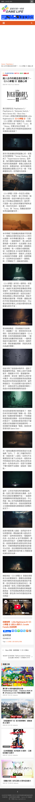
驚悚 (20, 641)
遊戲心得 (26, 73)
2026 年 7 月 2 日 (7, 695)
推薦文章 (18, 682)
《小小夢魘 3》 (19, 119)
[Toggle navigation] (3, 23)
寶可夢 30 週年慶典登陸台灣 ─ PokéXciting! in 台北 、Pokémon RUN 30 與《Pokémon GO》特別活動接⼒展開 (17, 691)
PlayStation (9, 73)
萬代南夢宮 (16, 641)
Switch (16, 73)
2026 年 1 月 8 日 (7, 755)
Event (5, 682)
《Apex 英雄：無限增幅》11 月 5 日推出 (16, 650)
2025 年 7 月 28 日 (8, 783)
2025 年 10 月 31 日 (8, 84)
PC (3, 73)
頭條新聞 (5, 75)
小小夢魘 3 (9, 641)
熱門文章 (24, 682)
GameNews (11, 682)
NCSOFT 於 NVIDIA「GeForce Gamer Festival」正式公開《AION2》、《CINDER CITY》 (17, 656)
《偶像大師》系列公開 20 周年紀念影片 (17, 781)
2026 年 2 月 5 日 (7, 725)
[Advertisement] (17, 44)
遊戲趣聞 (19, 716)
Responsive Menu (32, 1)
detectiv (17, 84)
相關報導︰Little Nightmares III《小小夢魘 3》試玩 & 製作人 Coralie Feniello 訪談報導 (17, 624)
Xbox (21, 73)
